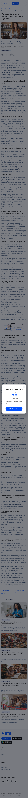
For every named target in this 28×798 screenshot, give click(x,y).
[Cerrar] (24, 387)
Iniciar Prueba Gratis (14, 409)
